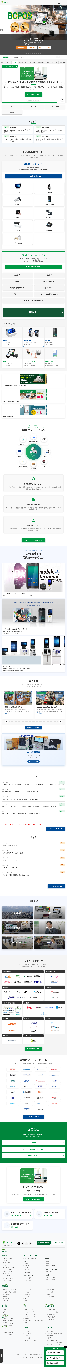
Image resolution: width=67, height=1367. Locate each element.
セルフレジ (48, 278)
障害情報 (27, 1321)
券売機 (17, 284)
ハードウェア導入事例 (8, 1326)
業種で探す (33, 315)
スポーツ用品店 (50, 1292)
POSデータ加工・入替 (30, 1319)
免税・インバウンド (48, 290)
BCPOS (26, 1266)
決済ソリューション (51, 1280)
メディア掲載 (28, 1340)
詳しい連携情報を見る (33, 1051)
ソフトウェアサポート (30, 1314)
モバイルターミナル (8, 1280)
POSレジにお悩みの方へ (31, 1261)
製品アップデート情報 (30, 1343)
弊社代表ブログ (50, 1338)
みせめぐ (48, 1264)
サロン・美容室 (50, 1299)
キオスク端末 (6, 1265)
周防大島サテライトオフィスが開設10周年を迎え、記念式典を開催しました (22, 816)
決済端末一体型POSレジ (17, 290)
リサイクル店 (28, 1292)
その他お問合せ (50, 1322)
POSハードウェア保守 (30, 1317)
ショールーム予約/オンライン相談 (51, 1319)
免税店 (26, 1303)
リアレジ (27, 1268)
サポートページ (29, 1312)
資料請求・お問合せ (43, 1245)
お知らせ (27, 1334)
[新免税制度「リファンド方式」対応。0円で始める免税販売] (33, 84)
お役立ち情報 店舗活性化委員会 (54, 1336)
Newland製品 (6, 1278)
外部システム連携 (50, 1282)
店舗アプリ (17, 297)
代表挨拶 (5, 1317)
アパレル (27, 1299)
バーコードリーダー (8, 1267)
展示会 (26, 1338)
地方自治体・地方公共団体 (9, 1294)
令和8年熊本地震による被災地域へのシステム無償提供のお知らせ (20, 794)
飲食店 (48, 1296)
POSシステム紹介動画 (52, 1343)
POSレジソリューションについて (33, 543)
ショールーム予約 (58, 1245)
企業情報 (5, 1312)
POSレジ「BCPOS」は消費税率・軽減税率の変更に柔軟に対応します (25, 57)
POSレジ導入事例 (7, 1323)
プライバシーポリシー (21, 1357)
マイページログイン (34, 1324)
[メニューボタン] (64, 2)
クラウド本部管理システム (48, 297)
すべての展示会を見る (56, 889)
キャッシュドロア (7, 1274)
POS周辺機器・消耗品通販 (9, 1283)
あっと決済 (27, 1272)
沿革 (4, 1314)
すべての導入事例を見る (33, 730)
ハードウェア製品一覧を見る (33, 178)
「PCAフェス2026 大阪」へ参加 (10, 870)
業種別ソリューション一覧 (9, 1292)
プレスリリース (29, 1336)
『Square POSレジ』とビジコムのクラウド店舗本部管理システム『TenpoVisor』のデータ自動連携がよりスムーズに (33, 787)
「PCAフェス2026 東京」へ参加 (10, 863)
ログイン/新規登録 (7, 1337)
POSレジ (17, 278)
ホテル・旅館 (50, 1294)
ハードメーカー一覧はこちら (33, 1119)
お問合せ (33, 1145)
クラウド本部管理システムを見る (33, 47)
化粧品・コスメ (28, 1296)
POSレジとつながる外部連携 (32, 303)
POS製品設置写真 (7, 1328)
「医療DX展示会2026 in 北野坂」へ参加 (12, 855)
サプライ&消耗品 (7, 1276)
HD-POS (27, 1270)
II (62, 102)
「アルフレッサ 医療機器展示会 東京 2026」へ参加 (15, 877)
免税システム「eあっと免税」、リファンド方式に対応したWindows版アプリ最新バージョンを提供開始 (29, 809)
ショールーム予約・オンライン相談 (33, 1152)
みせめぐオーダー (50, 1268)
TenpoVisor (49, 1274)
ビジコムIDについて (8, 1335)
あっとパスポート (29, 1282)
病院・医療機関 (6, 1296)
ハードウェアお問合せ (52, 1312)
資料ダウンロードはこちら (33, 1202)
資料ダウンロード (33, 1158)
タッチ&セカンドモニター (9, 1269)
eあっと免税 (28, 1280)
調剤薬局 (5, 1299)
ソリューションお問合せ (53, 1314)
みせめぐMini (49, 1266)
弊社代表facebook (51, 1340)
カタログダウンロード (52, 1317)
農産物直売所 (6, 1301)
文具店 (26, 1301)
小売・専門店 (6, 1303)
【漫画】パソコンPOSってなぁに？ (55, 1345)
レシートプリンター (8, 1272)
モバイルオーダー (48, 284)
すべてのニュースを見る (55, 831)
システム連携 (50, 1334)
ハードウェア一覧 (7, 1261)
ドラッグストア (29, 1294)
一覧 (63, 57)
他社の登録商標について (36, 1357)
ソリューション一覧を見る (33, 269)
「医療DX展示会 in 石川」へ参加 (10, 848)
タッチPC (5, 1263)
